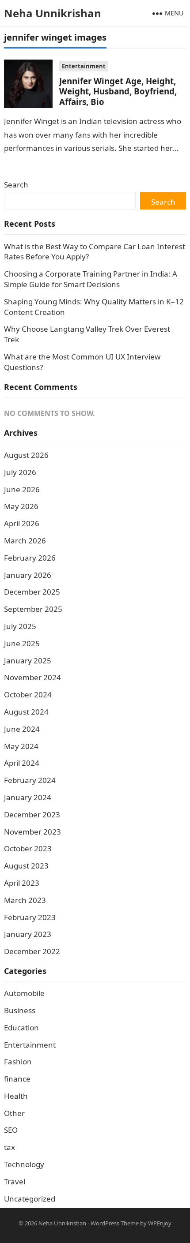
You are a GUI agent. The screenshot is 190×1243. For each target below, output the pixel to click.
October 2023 (28, 848)
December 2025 (32, 592)
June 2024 (22, 729)
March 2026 (25, 540)
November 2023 (32, 832)
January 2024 (27, 797)
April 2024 (21, 763)
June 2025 (22, 643)
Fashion (18, 1061)
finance (17, 1079)
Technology (24, 1164)
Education (21, 1027)
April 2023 (21, 883)
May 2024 (21, 746)
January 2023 (27, 934)
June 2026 (22, 489)
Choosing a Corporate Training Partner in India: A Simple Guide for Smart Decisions (90, 279)
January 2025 (27, 660)
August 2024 (26, 712)
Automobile (24, 993)
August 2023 (26, 866)
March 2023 (25, 900)
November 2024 (32, 677)
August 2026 (26, 455)
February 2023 (30, 917)
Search (16, 185)
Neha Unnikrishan (52, 13)
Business (19, 1010)
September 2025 (33, 609)
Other (14, 1113)
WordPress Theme (115, 1223)
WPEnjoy (159, 1223)
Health (16, 1096)
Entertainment (84, 66)
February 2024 (30, 780)
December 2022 (32, 951)
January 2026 (27, 575)
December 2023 (32, 814)
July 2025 (20, 626)
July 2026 (20, 472)
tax (9, 1147)
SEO (11, 1130)
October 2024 (28, 694)
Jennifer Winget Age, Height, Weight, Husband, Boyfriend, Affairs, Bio (118, 91)
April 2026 (21, 523)
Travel (14, 1181)
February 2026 (30, 558)
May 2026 (21, 506)
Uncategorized (29, 1199)
